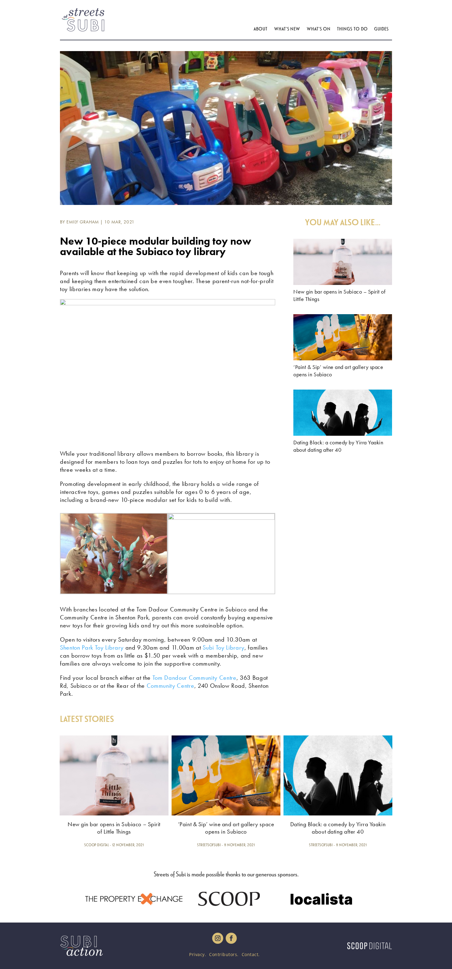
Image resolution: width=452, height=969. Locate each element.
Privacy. (197, 954)
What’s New (287, 28)
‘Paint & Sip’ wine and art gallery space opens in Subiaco (226, 827)
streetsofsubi (209, 845)
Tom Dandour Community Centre (194, 678)
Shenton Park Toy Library (92, 647)
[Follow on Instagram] (217, 938)
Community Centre (170, 686)
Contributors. (224, 954)
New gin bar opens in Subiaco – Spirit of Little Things (114, 827)
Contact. (251, 954)
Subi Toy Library (222, 647)
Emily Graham (82, 222)
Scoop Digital (96, 845)
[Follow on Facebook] (231, 938)
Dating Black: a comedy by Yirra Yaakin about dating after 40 (338, 446)
